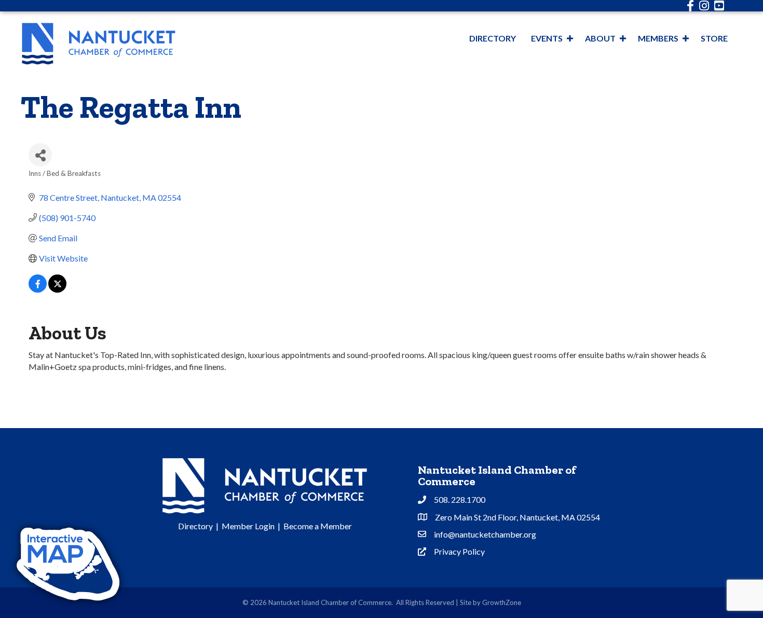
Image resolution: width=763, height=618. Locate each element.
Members (658, 38)
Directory (492, 38)
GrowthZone (501, 602)
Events (547, 38)
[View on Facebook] (38, 289)
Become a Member (317, 526)
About (600, 38)
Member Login (248, 526)
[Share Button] (40, 155)
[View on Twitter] (57, 289)
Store (714, 38)
